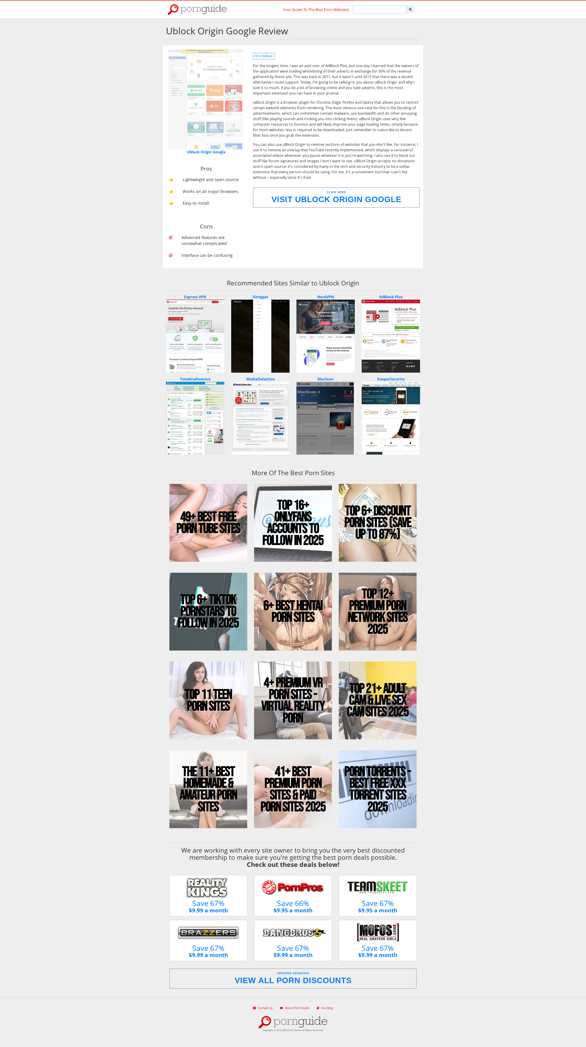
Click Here (336, 197)
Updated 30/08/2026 (293, 978)
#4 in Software (264, 56)
